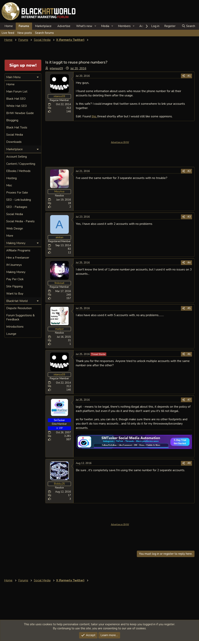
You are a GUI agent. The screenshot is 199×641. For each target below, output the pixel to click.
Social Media (14, 135)
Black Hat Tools (16, 127)
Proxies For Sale (17, 192)
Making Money (15, 272)
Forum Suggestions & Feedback (20, 317)
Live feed (8, 33)
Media (105, 26)
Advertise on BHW (120, 142)
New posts (24, 33)
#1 (189, 76)
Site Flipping (14, 286)
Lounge (11, 334)
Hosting (11, 178)
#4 (189, 262)
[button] (95, 26)
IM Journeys (14, 265)
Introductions (15, 327)
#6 (189, 354)
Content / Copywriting (20, 164)
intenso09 (56, 68)
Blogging (12, 120)
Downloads (14, 142)
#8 (189, 463)
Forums (24, 26)
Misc (9, 185)
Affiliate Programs (18, 250)
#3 (189, 217)
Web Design (14, 228)
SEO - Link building (18, 200)
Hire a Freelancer (17, 258)
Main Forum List (16, 91)
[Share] (183, 76)
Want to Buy (14, 294)
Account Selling (16, 157)
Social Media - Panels (20, 221)
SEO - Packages (16, 207)
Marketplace (43, 26)
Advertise (63, 26)
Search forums (44, 33)
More (9, 236)
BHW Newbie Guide (20, 113)
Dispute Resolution (19, 308)
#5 (189, 308)
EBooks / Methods (18, 171)
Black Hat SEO (16, 99)
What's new (84, 26)
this (94, 116)
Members (124, 26)
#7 (189, 400)
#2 (189, 171)
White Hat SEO (16, 106)
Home (8, 26)
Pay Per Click (15, 279)
